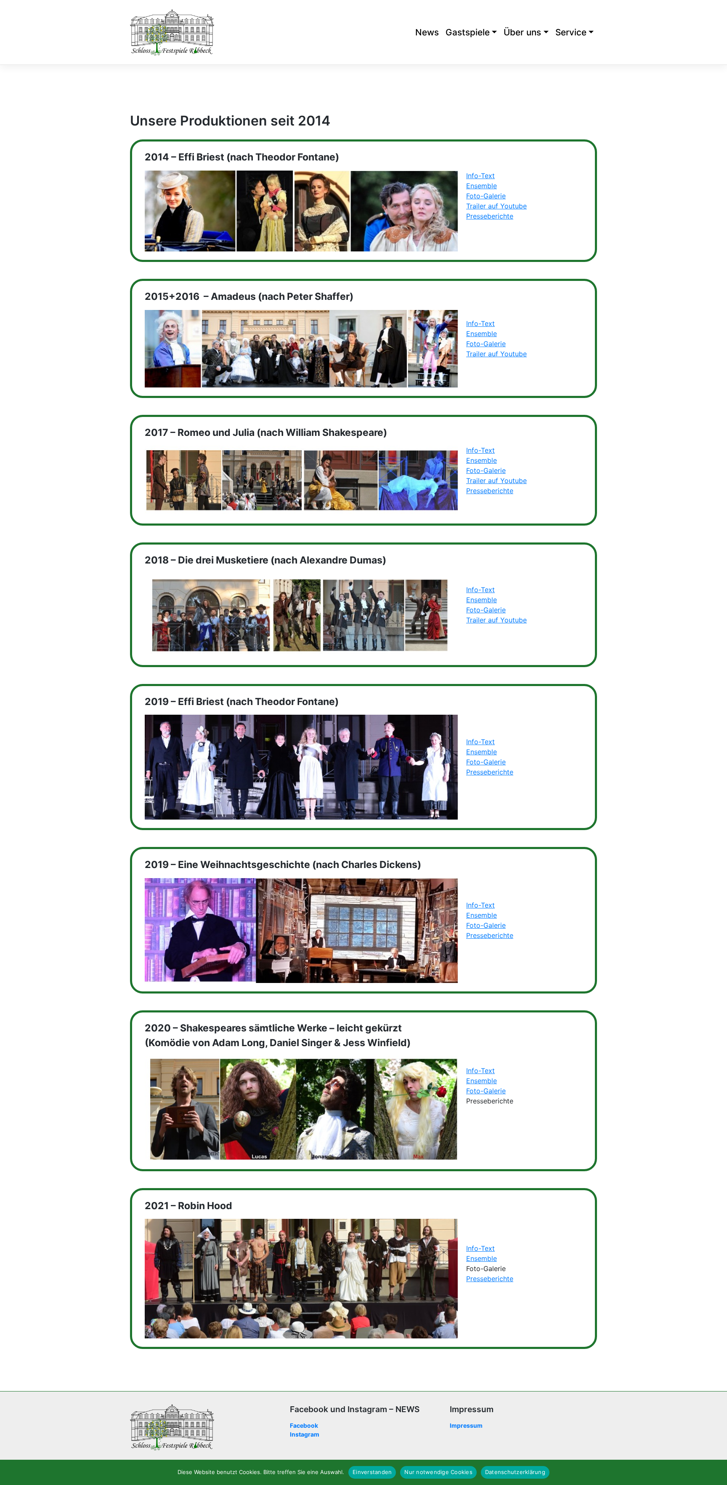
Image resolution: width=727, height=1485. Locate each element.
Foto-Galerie (486, 196)
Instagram (304, 1434)
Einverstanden (372, 1472)
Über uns (522, 32)
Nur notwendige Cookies (438, 1472)
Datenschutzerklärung (515, 1472)
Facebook (304, 1425)
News (427, 32)
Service (570, 32)
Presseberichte (489, 216)
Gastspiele (468, 32)
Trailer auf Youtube (496, 206)
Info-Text (480, 175)
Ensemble (481, 186)
